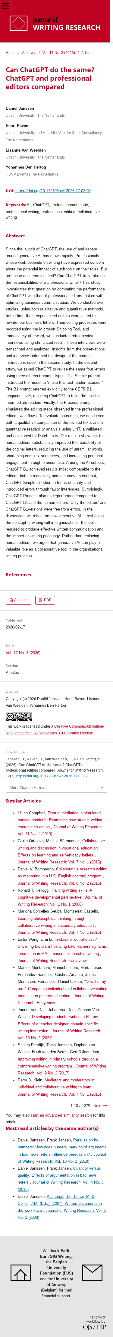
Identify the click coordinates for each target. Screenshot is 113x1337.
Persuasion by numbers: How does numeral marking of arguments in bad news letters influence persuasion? (62, 1147)
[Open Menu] (5, 5)
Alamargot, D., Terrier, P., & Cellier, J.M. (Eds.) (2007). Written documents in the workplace (60, 1203)
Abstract (20, 600)
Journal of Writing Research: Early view (52, 960)
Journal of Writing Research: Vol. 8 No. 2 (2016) (59, 883)
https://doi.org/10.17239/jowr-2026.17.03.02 (53, 191)
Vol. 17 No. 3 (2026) (58, 53)
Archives (29, 53)
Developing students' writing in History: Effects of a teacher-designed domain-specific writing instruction (58, 1023)
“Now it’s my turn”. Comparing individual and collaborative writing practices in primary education (62, 988)
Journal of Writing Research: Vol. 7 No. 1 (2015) (59, 862)
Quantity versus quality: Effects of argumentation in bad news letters (59, 1175)
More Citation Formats (28, 787)
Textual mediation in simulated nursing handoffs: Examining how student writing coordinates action (60, 820)
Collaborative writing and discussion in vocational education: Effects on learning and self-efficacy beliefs (61, 848)
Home (11, 53)
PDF (47, 600)
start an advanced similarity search (61, 1115)
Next (97, 1106)
